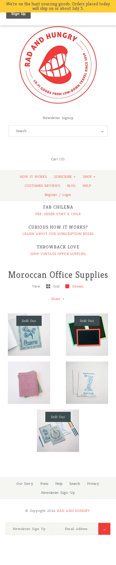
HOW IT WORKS (33, 177)
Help (59, 484)
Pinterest (58, 145)
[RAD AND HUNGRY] (58, 25)
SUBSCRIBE (65, 177)
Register (51, 195)
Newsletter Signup (58, 118)
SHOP (89, 177)
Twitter (50, 145)
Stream (78, 286)
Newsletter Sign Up (29, 529)
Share (58, 299)
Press (44, 484)
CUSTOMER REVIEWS (42, 186)
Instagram (66, 145)
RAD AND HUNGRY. (74, 511)
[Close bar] (99, 3)
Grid (57, 286)
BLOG (71, 186)
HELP (87, 186)
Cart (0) (58, 159)
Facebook (43, 145)
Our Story (25, 484)
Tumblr (73, 145)
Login (67, 195)
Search (75, 484)
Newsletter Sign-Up (58, 493)
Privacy (93, 484)
